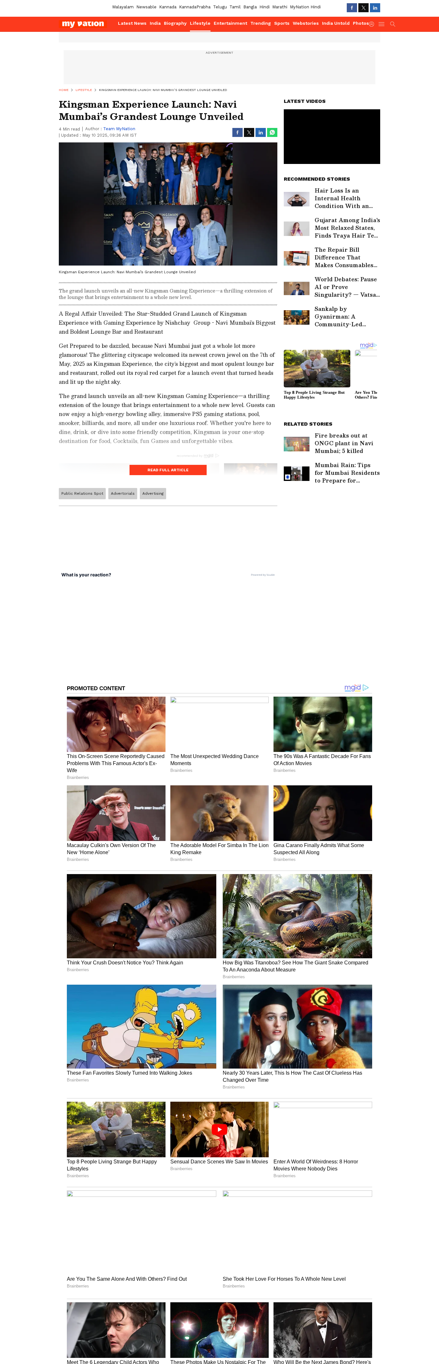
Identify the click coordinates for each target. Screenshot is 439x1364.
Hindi (264, 7)
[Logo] (86, 24)
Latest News (132, 23)
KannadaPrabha (195, 7)
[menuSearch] (392, 24)
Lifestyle (200, 23)
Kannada (167, 7)
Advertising (153, 493)
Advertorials (123, 493)
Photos (361, 23)
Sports (282, 23)
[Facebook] (352, 7)
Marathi (279, 7)
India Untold (336, 23)
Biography (175, 23)
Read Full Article (168, 470)
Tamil (235, 7)
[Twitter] (363, 7)
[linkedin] (375, 7)
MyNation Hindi (305, 7)
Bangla (250, 7)
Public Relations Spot (82, 493)
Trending (260, 23)
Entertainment (230, 23)
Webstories (306, 23)
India (155, 23)
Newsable (146, 7)
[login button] (373, 24)
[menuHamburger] (382, 24)
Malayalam (123, 7)
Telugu (220, 7)
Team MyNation (119, 128)
